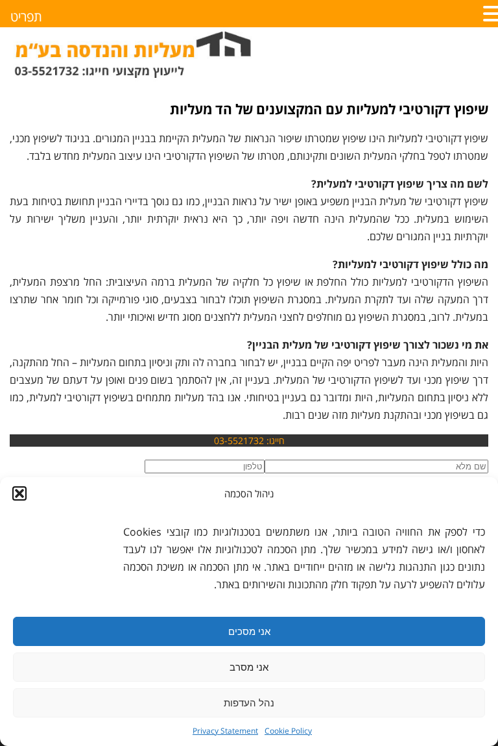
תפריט (26, 16)
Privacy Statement (225, 730)
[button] (19, 493)
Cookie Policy (288, 730)
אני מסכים (249, 631)
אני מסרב (249, 667)
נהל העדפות (249, 702)
